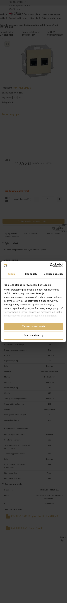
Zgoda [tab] (11, 274)
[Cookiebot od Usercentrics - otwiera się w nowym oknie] (49, 265)
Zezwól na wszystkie (33, 326)
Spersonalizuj (31, 335)
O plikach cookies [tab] (53, 274)
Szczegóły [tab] (31, 274)
